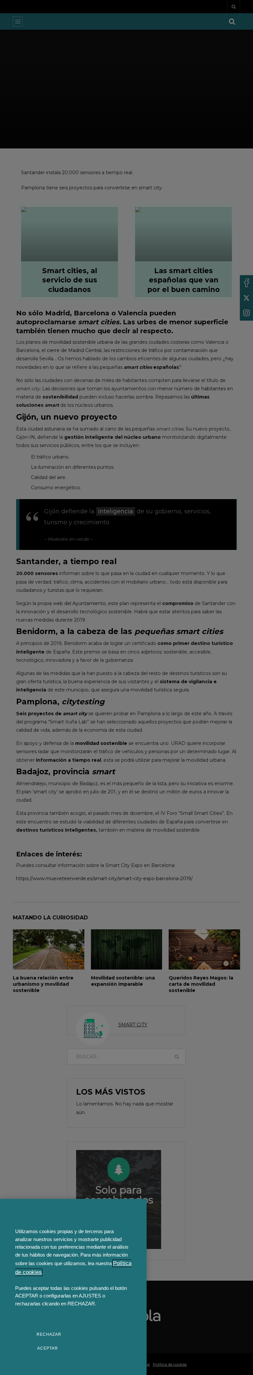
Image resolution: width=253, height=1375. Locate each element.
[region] (73, 1287)
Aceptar (47, 1348)
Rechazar (49, 1334)
